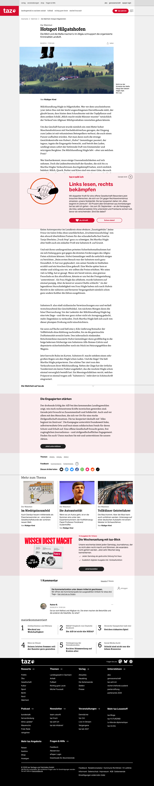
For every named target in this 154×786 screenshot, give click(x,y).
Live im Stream (85, 722)
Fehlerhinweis (68, 464)
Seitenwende (119, 771)
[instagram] (131, 663)
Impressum (104, 771)
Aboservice (55, 751)
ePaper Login (55, 754)
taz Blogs (111, 715)
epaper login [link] (126, 3)
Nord (23, 696)
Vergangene (84, 725)
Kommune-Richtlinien (113, 768)
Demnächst (83, 714)
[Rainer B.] (43, 606)
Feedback (54, 747)
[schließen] (130, 177)
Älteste (111, 581)
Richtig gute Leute (58, 686)
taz (28, 661)
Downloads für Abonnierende (62, 758)
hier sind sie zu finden (66, 594)
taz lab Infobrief (56, 725)
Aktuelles (82, 675)
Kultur (23, 686)
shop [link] (42, 3)
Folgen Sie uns (112, 662)
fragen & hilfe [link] (50, 3)
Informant (83, 771)
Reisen (24, 748)
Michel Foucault (56, 689)
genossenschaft (114, 678)
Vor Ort (82, 718)
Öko (23, 678)
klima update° (27, 722)
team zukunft (55, 714)
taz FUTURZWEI (114, 719)
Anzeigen (25, 758)
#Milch (66, 457)
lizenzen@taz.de (37, 771)
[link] (34, 11)
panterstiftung (113, 689)
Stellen (82, 686)
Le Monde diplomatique (117, 722)
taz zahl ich (112, 682)
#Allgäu (59, 457)
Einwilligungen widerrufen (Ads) (92, 775)
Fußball (53, 682)
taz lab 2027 (84, 729)
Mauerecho (26, 725)
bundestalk (26, 714)
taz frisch (54, 718)
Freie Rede (25, 729)
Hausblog (83, 678)
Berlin (23, 693)
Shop (23, 755)
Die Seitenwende (86, 682)
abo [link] (106, 3)
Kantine (24, 751)
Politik (23, 675)
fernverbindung (27, 718)
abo (109, 675)
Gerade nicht (122, 177)
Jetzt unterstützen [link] (53, 446)
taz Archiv (111, 726)
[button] (131, 11)
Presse (81, 689)
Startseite (24, 19)
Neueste (104, 581)
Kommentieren (56, 464)
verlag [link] (23, 3)
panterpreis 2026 (114, 693)
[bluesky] (126, 663)
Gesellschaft (26, 682)
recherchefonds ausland (117, 686)
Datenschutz (93, 771)
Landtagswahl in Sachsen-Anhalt (61, 677)
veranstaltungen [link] (33, 3)
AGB (112, 771)
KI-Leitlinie (127, 768)
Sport (23, 689)
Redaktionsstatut (95, 768)
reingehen (25, 732)
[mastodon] (120, 663)
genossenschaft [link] (115, 3)
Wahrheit (34, 19)
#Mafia (52, 457)
